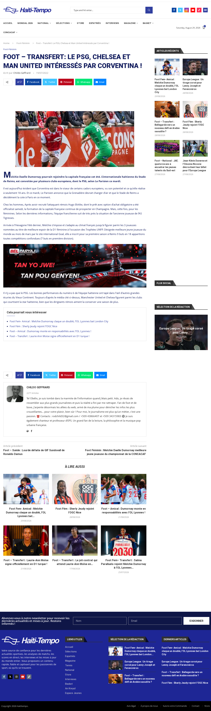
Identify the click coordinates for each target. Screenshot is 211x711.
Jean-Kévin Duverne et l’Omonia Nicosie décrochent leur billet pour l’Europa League (195, 165)
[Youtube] (193, 10)
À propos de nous (149, 705)
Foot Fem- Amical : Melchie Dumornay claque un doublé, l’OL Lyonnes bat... (26, 512)
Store (80, 23)
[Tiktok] (199, 10)
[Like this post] (20, 82)
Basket (147, 23)
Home (6, 43)
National (43, 23)
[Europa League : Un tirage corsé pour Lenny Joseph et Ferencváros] (195, 67)
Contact (195, 705)
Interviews (112, 23)
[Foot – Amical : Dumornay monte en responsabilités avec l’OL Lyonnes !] (123, 489)
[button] (157, 332)
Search (149, 10)
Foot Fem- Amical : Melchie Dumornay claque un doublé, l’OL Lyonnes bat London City (59, 321)
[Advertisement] (74, 97)
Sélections (63, 23)
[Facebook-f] (4, 676)
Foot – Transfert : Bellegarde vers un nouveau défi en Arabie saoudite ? (167, 126)
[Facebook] (174, 10)
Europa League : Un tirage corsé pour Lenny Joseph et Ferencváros (193, 84)
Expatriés (95, 23)
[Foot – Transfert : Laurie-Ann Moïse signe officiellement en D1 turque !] (26, 540)
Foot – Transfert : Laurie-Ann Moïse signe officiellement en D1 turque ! (49, 336)
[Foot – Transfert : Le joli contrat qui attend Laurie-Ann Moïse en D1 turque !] (75, 540)
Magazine (130, 23)
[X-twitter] (10, 676)
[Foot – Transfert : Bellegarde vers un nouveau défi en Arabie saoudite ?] (167, 109)
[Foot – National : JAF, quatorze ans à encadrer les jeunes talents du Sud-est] (167, 148)
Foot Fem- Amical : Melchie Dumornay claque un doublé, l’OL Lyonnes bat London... (140, 651)
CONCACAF (9, 32)
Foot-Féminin (23, 43)
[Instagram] (186, 10)
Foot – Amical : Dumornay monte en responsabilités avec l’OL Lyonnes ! (50, 331)
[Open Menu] (205, 10)
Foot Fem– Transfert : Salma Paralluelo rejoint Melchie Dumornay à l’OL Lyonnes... (123, 564)
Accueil (8, 23)
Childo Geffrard (21, 72)
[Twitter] (180, 10)
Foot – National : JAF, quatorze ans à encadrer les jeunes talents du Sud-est (166, 165)
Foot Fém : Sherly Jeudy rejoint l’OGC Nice (33, 326)
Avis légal (131, 705)
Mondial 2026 (25, 23)
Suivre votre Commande (175, 705)
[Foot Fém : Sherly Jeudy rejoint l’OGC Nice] (75, 489)
